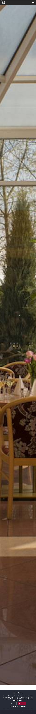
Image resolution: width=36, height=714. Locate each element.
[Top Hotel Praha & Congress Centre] (3, 2)
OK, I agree (22, 703)
